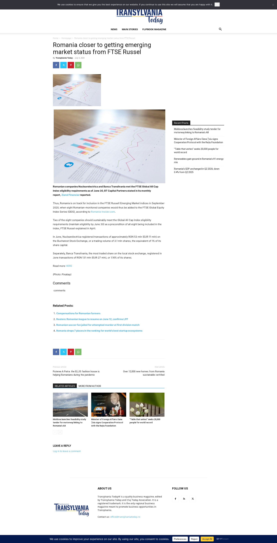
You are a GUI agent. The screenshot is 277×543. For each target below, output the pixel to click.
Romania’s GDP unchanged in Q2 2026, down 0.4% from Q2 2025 (196, 170)
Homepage (66, 38)
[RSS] (184, 499)
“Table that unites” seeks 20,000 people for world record (196, 151)
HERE (69, 265)
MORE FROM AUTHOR (90, 386)
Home (55, 38)
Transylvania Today (64, 58)
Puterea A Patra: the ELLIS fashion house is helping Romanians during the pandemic (76, 373)
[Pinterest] (71, 65)
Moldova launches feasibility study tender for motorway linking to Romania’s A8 (69, 422)
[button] (220, 29)
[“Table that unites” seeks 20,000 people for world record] (147, 405)
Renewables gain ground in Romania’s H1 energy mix (198, 161)
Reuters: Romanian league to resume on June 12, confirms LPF (92, 319)
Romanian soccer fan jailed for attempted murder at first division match (97, 324)
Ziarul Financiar (70, 194)
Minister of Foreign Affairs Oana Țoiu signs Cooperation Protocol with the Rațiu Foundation (107, 422)
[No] (273, 4)
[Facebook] (56, 65)
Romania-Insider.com (103, 211)
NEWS (114, 29)
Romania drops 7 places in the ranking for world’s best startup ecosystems (99, 330)
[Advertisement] (198, 88)
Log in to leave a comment (67, 451)
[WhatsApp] (78, 65)
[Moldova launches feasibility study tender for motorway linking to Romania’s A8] (70, 405)
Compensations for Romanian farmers (78, 313)
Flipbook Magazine (154, 29)
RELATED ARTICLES (65, 386)
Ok (217, 4)
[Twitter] (63, 65)
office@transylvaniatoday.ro (125, 516)
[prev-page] (55, 432)
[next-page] (60, 432)
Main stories (130, 29)
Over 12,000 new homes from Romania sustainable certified (143, 373)
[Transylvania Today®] (138, 15)
